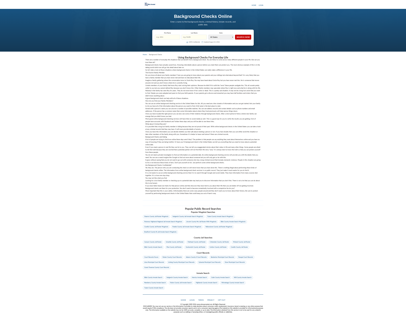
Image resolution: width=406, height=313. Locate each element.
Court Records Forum (151, 257)
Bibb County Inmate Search (153, 247)
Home (254, 5)
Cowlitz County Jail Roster (239, 247)
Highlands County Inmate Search (206, 282)
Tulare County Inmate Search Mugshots (220, 216)
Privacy (210, 300)
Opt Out (221, 300)
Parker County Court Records (172, 257)
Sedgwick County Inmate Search (177, 277)
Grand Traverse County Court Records (156, 267)
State (221, 33)
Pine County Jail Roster (174, 247)
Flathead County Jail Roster (197, 242)
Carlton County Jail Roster (218, 247)
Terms (201, 300)
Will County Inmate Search (242, 277)
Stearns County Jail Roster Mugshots (156, 216)
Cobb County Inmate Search (220, 277)
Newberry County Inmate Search (155, 282)
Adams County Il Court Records (196, 257)
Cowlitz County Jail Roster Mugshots (156, 227)
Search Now (243, 37)
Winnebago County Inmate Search (233, 282)
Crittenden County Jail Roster (219, 242)
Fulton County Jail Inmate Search (181, 282)
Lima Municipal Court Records (154, 262)
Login (261, 5)
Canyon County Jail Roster (153, 242)
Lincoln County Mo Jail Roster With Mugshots (201, 221)
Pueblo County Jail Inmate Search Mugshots (186, 227)
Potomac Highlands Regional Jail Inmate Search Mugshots (163, 221)
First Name (167, 33)
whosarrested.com (150, 4)
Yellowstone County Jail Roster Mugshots (218, 227)
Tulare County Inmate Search (153, 288)
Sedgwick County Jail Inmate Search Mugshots (188, 216)
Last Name (194, 33)
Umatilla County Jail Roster (174, 242)
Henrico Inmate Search (199, 277)
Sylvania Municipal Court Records (210, 262)
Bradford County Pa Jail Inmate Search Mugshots (160, 232)
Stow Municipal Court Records (235, 262)
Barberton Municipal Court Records (222, 257)
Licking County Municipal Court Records (181, 262)
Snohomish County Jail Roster (195, 247)
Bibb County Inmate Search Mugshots (233, 221)
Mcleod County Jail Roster (241, 242)
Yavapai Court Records (245, 257)
